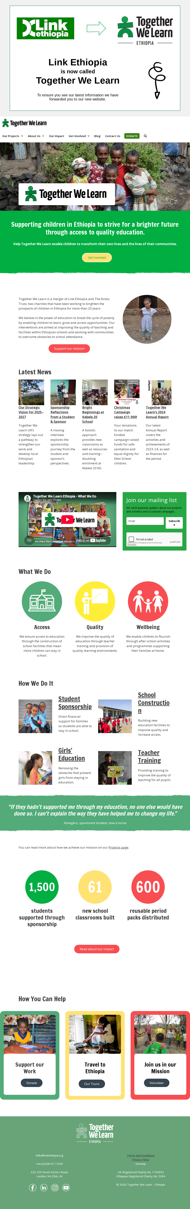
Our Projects (10, 136)
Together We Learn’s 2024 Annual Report (157, 412)
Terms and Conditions (141, 1155)
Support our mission (69, 348)
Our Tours (91, 1084)
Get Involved (77, 136)
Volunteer (157, 1083)
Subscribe (174, 522)
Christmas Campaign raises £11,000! (125, 412)
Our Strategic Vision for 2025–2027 (31, 412)
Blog (97, 136)
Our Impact (56, 136)
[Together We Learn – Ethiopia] (25, 122)
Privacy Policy (140, 1159)
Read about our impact (97, 949)
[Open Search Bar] (145, 135)
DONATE (132, 136)
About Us (34, 136)
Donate (31, 1083)
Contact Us (112, 136)
